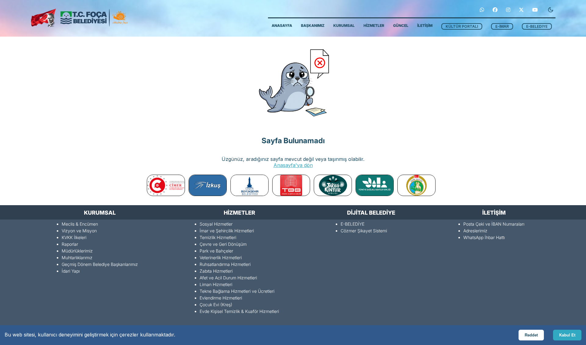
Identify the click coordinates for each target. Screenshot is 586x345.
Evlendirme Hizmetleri (221, 297)
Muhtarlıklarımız (77, 257)
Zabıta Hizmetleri (216, 271)
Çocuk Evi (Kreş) (216, 304)
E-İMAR (502, 26)
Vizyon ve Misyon (79, 230)
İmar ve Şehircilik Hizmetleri (227, 230)
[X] (521, 9)
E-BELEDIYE (537, 26)
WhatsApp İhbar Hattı (484, 237)
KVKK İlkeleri (74, 237)
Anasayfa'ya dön (293, 165)
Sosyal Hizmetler (216, 224)
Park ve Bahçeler (216, 250)
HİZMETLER (374, 25)
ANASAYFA (282, 25)
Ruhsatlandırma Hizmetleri (225, 264)
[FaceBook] (495, 9)
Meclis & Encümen (80, 224)
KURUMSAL (344, 25)
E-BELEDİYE (352, 224)
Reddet (531, 335)
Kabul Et (567, 335)
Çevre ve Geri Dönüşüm (223, 244)
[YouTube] (535, 9)
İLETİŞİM (424, 25)
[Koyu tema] (550, 10)
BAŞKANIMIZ (312, 25)
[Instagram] (508, 9)
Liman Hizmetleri (216, 284)
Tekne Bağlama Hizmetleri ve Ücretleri (237, 291)
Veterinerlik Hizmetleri (221, 257)
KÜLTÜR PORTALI (462, 26)
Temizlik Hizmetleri (218, 237)
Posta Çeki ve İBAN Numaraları (493, 224)
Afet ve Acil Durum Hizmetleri (228, 277)
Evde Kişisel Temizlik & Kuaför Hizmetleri (239, 311)
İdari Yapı (71, 271)
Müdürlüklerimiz (77, 250)
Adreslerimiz (475, 230)
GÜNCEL (400, 25)
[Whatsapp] (482, 9)
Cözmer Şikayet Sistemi (364, 230)
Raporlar (70, 244)
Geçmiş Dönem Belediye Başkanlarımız (100, 264)
